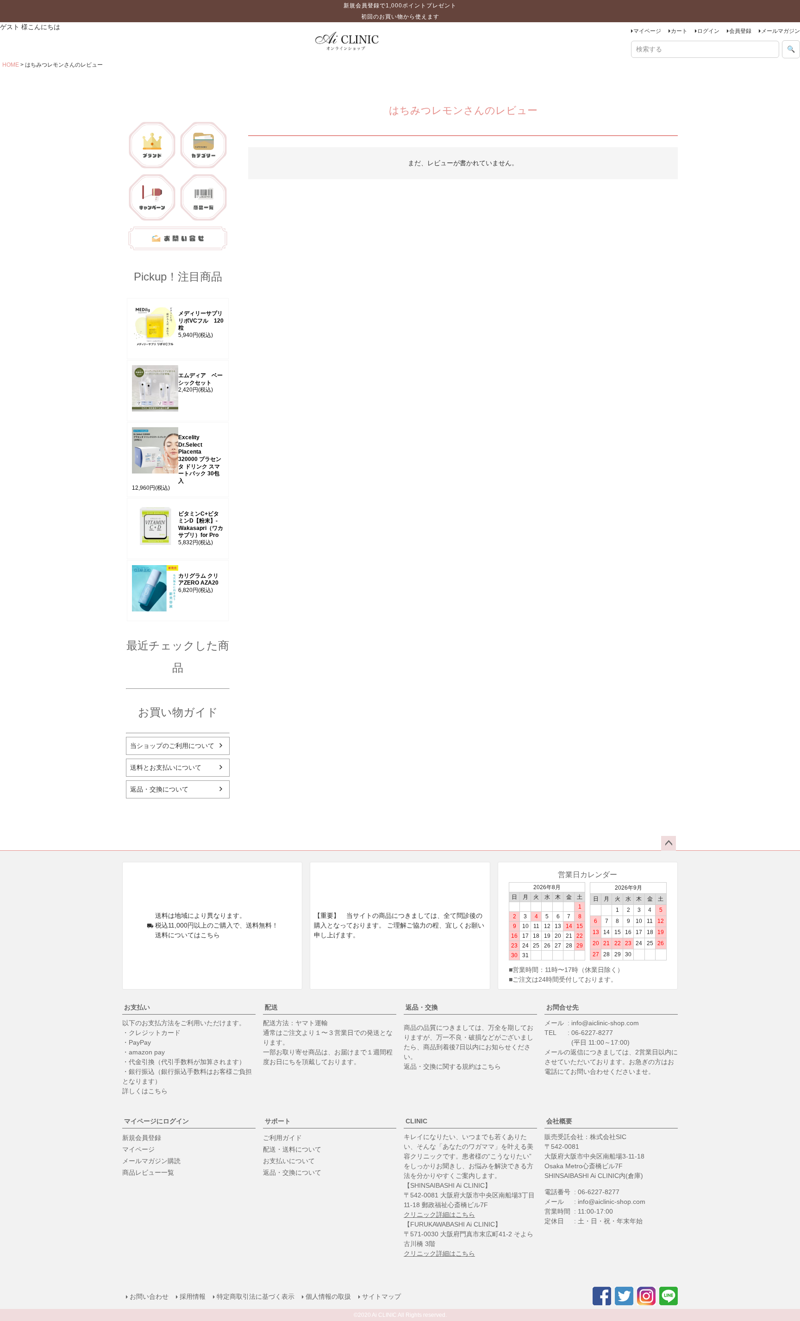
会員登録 (740, 31)
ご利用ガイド (282, 1137)
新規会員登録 (141, 1137)
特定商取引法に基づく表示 (255, 1296)
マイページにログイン (156, 1121)
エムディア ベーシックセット (200, 379)
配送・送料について (292, 1149)
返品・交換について (159, 789)
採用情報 (193, 1296)
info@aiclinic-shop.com (605, 1023)
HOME (10, 65)
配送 (271, 1007)
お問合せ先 (562, 1007)
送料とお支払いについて (165, 767)
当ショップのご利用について (172, 745)
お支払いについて (289, 1161)
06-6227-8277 (592, 1032)
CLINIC (416, 1121)
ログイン (708, 31)
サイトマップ (381, 1296)
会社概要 (559, 1121)
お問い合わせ (149, 1296)
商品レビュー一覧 (148, 1172)
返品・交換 (422, 1007)
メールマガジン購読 (151, 1161)
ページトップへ (668, 843)
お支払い (137, 1007)
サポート (278, 1121)
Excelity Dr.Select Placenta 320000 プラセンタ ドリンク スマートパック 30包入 (199, 459)
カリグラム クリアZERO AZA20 (198, 579)
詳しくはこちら (145, 1091)
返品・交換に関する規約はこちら (452, 1066)
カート (679, 31)
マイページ (647, 31)
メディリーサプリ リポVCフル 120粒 (201, 320)
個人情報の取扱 (328, 1296)
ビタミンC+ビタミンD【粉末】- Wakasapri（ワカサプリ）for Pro (200, 525)
